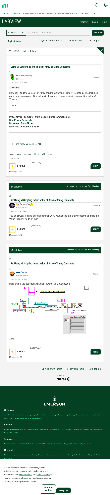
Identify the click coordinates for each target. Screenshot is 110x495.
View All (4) (14, 158)
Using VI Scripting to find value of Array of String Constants (40, 66)
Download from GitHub (21, 123)
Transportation (36, 418)
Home (6, 13)
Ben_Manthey (93, 186)
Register (83, 22)
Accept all (63, 490)
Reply (96, 166)
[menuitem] (97, 5)
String (36, 154)
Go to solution (29, 51)
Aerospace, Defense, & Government (39, 414)
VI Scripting (47, 154)
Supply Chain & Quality (73, 443)
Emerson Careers (43, 443)
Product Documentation (25, 454)
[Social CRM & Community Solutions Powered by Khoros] (63, 378)
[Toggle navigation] (17, 6)
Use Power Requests (20, 120)
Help (104, 22)
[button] (12, 166)
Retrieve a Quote (56, 429)
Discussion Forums (34, 13)
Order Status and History (36, 429)
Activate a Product (63, 454)
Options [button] (96, 77)
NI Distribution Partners (13, 429)
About (30, 443)
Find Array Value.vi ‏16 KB (28, 144)
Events (88, 443)
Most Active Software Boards (62, 13)
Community (17, 13)
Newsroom (57, 443)
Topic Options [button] (14, 41)
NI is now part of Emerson (14, 443)
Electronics (61, 414)
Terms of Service (72, 429)
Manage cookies (48, 489)
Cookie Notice (43, 474)
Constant (27, 154)
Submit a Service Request (84, 454)
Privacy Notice (25, 474)
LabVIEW (84, 13)
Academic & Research (13, 414)
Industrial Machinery (86, 414)
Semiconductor (21, 418)
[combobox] (58, 33)
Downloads (8, 454)
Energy (72, 414)
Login (95, 22)
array (19, 154)
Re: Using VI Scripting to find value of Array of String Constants (42, 200)
